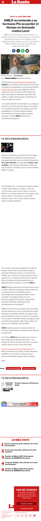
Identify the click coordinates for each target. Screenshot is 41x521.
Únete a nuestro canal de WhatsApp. (15, 349)
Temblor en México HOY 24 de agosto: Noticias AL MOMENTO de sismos (19, 457)
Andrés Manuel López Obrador (24, 82)
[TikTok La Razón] (30, 515)
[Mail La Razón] (27, 51)
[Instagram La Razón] (26, 515)
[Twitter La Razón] (18, 51)
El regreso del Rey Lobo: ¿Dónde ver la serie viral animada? (21, 463)
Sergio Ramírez (11, 78)
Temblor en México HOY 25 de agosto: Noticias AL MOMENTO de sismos (19, 470)
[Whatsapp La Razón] (23, 51)
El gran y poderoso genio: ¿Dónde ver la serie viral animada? (21, 444)
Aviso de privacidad (26, 508)
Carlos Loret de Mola (9, 90)
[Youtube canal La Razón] (34, 515)
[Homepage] (21, 2)
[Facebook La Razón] (14, 51)
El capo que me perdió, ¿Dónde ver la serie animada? (20, 451)
